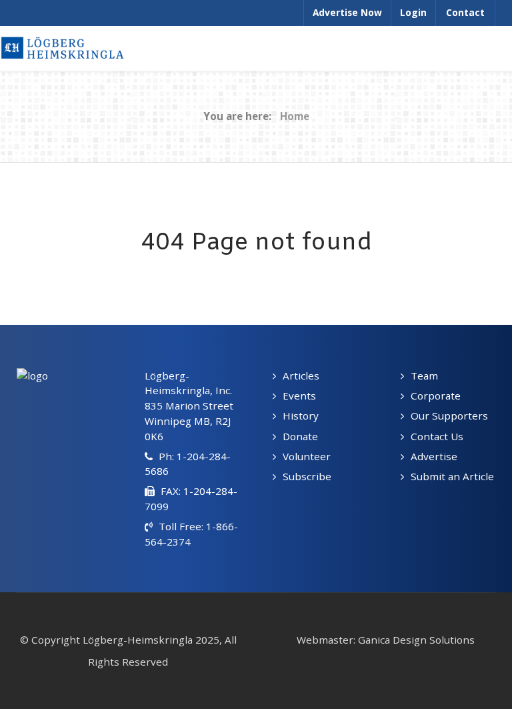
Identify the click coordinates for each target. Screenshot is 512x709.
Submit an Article (452, 476)
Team (424, 375)
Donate (300, 436)
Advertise (434, 456)
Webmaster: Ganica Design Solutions (386, 639)
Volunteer (307, 456)
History (301, 415)
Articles (301, 375)
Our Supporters (449, 415)
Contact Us (437, 436)
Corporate (436, 395)
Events (299, 395)
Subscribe (307, 476)
